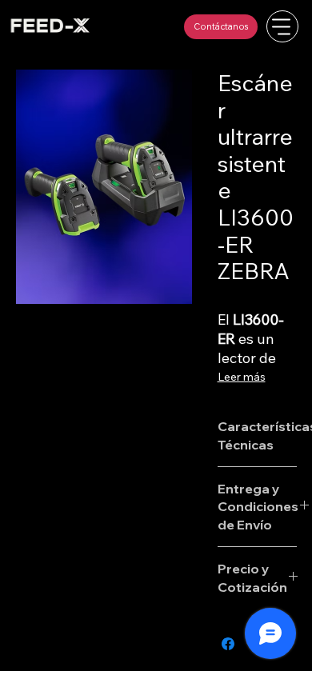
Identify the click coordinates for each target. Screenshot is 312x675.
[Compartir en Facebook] (228, 643)
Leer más (242, 376)
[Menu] (282, 26)
